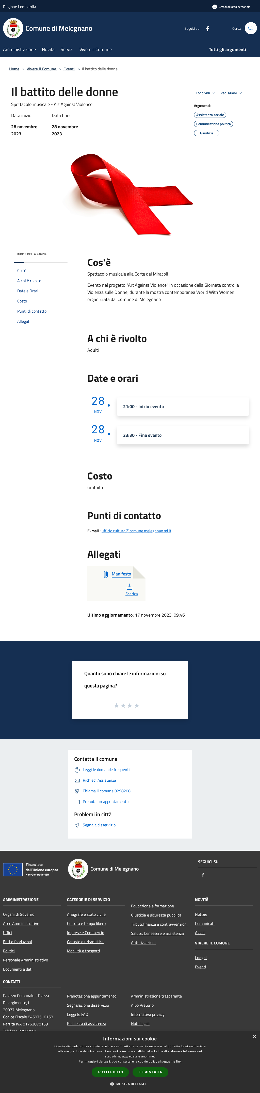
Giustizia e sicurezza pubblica (156, 915)
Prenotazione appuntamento (91, 996)
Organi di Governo (18, 914)
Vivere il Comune (42, 69)
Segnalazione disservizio (88, 1005)
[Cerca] (251, 28)
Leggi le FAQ (77, 1014)
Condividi (203, 93)
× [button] (254, 1037)
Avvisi (200, 932)
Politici (9, 951)
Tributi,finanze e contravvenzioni (159, 924)
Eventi (69, 69)
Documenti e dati (17, 969)
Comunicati (205, 923)
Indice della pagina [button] (31, 254)
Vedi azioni (229, 93)
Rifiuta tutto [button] (150, 1072)
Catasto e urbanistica (85, 942)
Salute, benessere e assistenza (157, 933)
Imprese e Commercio (85, 932)
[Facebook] (206, 28)
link (178, 1061)
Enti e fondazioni (17, 942)
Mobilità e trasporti (83, 951)
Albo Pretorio (142, 1005)
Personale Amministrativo (25, 960)
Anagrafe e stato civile (86, 914)
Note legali (140, 1023)
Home (14, 69)
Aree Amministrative (21, 923)
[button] (130, 1084)
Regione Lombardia (19, 7)
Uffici (7, 932)
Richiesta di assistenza (86, 1023)
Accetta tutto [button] (110, 1072)
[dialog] (130, 1062)
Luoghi (201, 958)
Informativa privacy (148, 1014)
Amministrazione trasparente (156, 996)
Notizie (201, 914)
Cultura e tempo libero (86, 923)
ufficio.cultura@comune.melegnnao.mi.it (136, 531)
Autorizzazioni (143, 942)
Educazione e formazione (152, 906)
